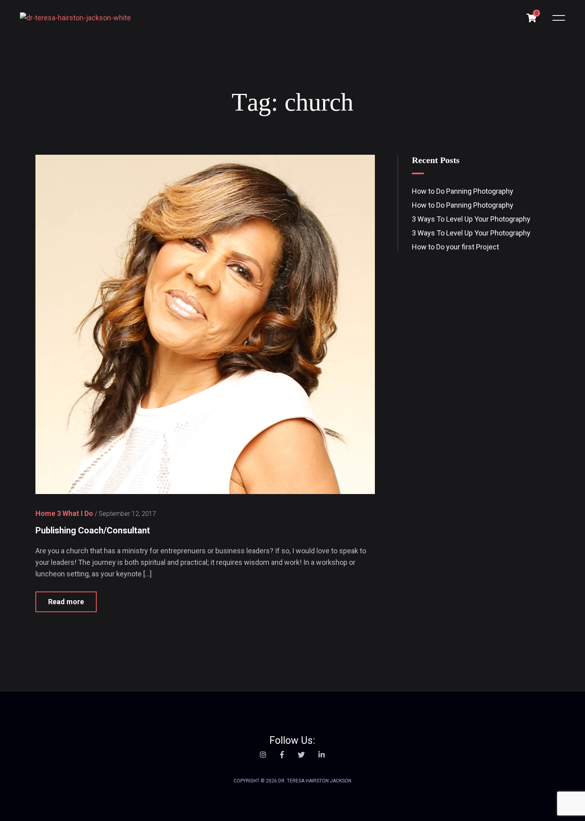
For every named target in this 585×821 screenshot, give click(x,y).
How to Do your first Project (455, 247)
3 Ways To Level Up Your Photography (471, 219)
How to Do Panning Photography (462, 191)
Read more (66, 601)
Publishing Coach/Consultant (92, 530)
